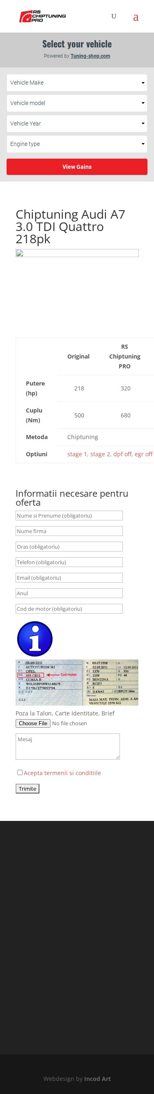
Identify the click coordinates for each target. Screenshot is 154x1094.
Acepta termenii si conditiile (62, 773)
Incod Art (97, 1079)
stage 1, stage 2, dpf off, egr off (109, 454)
